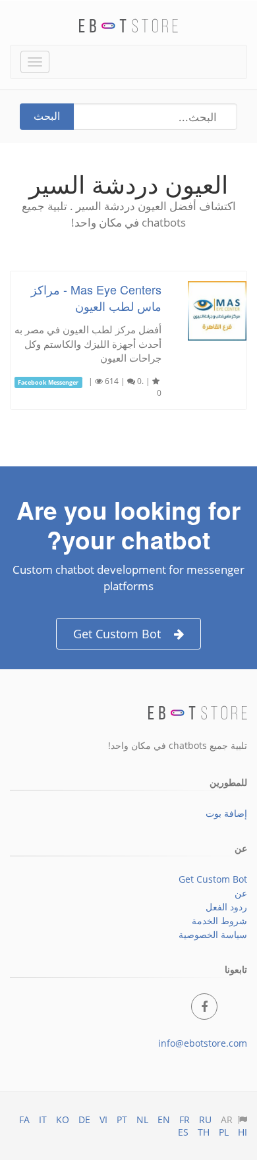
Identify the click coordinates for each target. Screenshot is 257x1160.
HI (242, 1132)
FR (184, 1119)
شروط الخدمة (219, 920)
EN (163, 1119)
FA (24, 1119)
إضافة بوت (226, 813)
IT (43, 1119)
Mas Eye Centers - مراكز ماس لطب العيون (96, 297)
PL (224, 1132)
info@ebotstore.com (202, 1043)
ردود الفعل (226, 906)
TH (204, 1132)
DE (84, 1119)
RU (205, 1119)
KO (62, 1119)
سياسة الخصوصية (213, 934)
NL (142, 1119)
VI (103, 1119)
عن (241, 893)
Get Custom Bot (117, 634)
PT (122, 1119)
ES (183, 1132)
